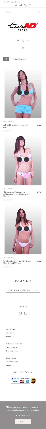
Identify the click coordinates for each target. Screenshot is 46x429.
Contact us (10, 365)
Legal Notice (11, 358)
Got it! (23, 422)
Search (40, 12)
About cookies (23, 415)
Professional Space (13, 351)
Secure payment (12, 347)
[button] (19, 92)
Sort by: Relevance (19, 59)
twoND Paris (8, 122)
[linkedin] (25, 313)
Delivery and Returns (14, 344)
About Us (9, 333)
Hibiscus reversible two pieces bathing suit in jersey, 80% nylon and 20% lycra (16, 194)
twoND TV (10, 337)
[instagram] (20, 313)
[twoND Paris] (23, 27)
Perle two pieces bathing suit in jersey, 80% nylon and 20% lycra (17, 262)
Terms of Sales (12, 362)
